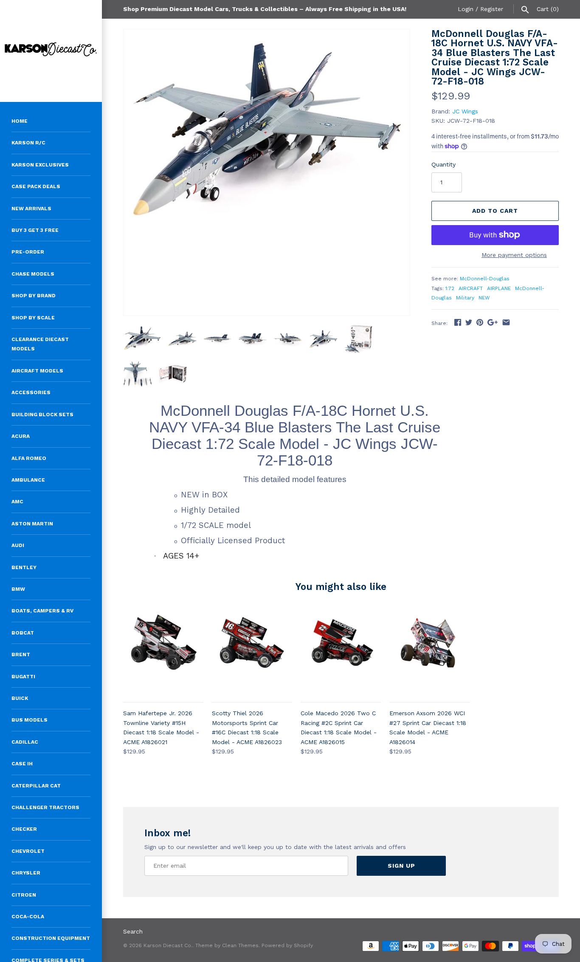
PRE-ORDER (27, 252)
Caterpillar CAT (36, 786)
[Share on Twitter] (468, 322)
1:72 (449, 288)
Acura (20, 436)
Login (465, 9)
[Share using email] (506, 322)
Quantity (443, 164)
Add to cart (495, 210)
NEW (484, 298)
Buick (19, 698)
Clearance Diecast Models (40, 344)
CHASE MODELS (32, 274)
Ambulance (28, 480)
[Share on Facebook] (457, 322)
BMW (18, 589)
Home (19, 121)
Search (133, 931)
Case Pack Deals (35, 186)
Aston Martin (32, 524)
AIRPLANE (499, 288)
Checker (24, 829)
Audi (17, 545)
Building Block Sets (42, 415)
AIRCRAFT (471, 288)
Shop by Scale (33, 318)
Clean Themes (240, 945)
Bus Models (29, 720)
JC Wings (465, 111)
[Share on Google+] (492, 322)
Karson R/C (28, 143)
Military (465, 298)
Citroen (23, 895)
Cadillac (24, 742)
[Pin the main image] (479, 322)
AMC (17, 502)
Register (491, 9)
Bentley (24, 567)
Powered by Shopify (287, 945)
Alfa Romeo (28, 458)
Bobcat (22, 633)
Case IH (22, 764)
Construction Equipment (50, 938)
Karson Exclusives (40, 165)
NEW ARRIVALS (31, 209)
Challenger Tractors (45, 807)
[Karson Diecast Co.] (51, 51)
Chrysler (25, 873)
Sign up (401, 865)
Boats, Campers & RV (42, 611)
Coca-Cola (27, 917)
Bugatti (23, 677)
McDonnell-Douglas (485, 279)
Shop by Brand (33, 296)
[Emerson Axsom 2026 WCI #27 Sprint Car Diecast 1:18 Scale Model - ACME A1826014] (429, 652)
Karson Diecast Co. (168, 945)
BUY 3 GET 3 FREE (35, 230)
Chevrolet (28, 851)
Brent (20, 654)
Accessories (31, 392)
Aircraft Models (37, 371)
